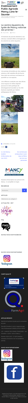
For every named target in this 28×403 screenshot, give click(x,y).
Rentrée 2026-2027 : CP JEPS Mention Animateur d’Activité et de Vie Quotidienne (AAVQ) (12, 338)
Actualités (12, 144)
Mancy (13, 32)
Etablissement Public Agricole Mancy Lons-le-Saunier (9, 10)
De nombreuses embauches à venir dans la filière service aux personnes (21, 156)
